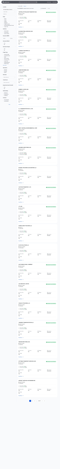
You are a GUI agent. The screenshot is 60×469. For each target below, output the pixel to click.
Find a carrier (49, 2)
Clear (9, 104)
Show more (4, 65)
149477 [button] (39, 400)
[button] (22, 6)
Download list (44, 8)
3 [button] (34, 400)
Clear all (25, 6)
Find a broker (55, 2)
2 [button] (32, 400)
